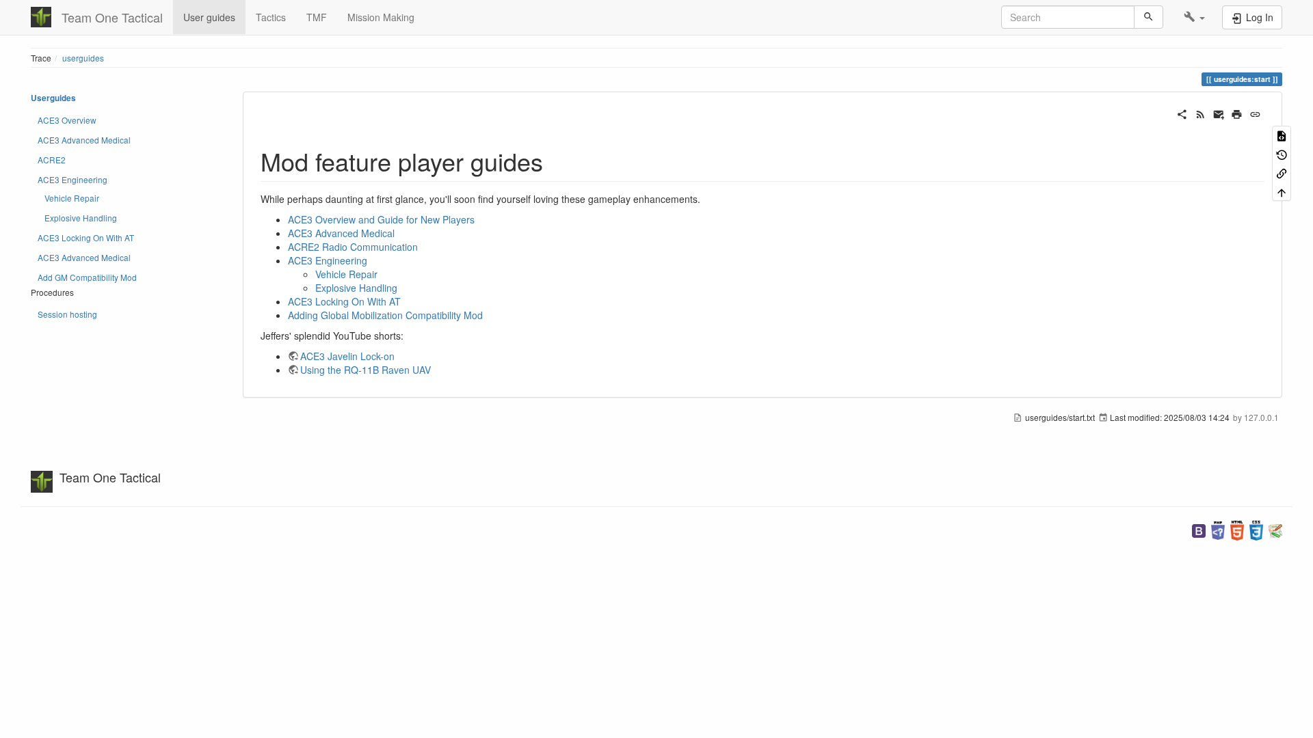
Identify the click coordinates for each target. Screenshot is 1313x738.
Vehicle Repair (71, 198)
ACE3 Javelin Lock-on (347, 356)
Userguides (53, 98)
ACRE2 (52, 159)
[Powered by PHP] (1218, 529)
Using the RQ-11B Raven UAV (365, 370)
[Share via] (1182, 113)
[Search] (1148, 17)
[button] (1194, 17)
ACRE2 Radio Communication (353, 247)
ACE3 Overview (67, 120)
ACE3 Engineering (72, 179)
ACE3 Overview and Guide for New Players (381, 219)
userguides (83, 58)
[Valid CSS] (1256, 529)
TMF (316, 17)
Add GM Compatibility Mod (87, 277)
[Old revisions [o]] (1281, 153)
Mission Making (380, 17)
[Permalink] (1255, 113)
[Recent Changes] (1200, 113)
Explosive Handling (80, 217)
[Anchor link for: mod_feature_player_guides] (555, 160)
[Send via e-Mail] (1219, 113)
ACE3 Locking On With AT (86, 237)
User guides (209, 17)
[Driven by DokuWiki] (1275, 529)
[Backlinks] (1281, 172)
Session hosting (67, 314)
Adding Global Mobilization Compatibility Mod (385, 315)
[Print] (1237, 113)
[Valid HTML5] (1237, 529)
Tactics (271, 17)
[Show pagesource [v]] (1281, 135)
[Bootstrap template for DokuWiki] (1199, 529)
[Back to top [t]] (1281, 191)
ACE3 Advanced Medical (84, 140)
